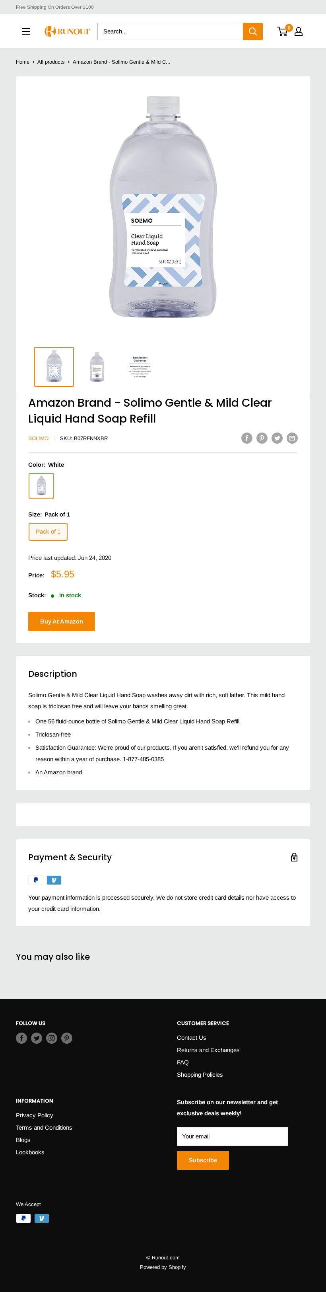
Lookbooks (30, 1152)
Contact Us (191, 1037)
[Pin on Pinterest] (262, 438)
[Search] (253, 31)
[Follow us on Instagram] (51, 1038)
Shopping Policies (200, 1074)
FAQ (183, 1062)
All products (51, 62)
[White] (41, 486)
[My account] (299, 31)
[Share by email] (292, 438)
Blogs (23, 1139)
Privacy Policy (34, 1115)
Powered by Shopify (163, 1267)
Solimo (38, 438)
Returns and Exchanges (208, 1049)
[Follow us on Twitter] (36, 1038)
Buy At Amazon (61, 621)
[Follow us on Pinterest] (66, 1038)
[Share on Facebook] (246, 438)
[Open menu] (26, 31)
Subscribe (203, 1160)
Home (22, 62)
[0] (282, 31)
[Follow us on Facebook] (21, 1038)
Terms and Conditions (44, 1127)
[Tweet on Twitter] (277, 438)
